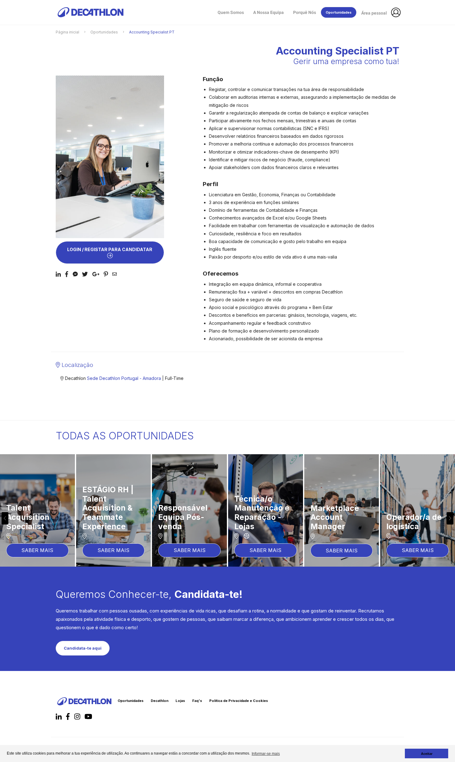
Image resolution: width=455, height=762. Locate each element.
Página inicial (67, 32)
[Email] (114, 273)
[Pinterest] (106, 273)
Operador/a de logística (186, 521)
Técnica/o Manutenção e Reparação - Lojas (33, 512)
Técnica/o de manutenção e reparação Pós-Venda (415, 512)
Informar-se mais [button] (266, 753)
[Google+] (95, 273)
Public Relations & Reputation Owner (341, 517)
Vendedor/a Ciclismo (256, 521)
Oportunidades (104, 32)
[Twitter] (85, 273)
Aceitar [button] (426, 753)
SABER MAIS (37, 550)
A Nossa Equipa (268, 12)
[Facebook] (58, 273)
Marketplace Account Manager (106, 517)
